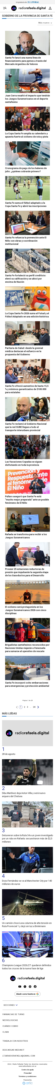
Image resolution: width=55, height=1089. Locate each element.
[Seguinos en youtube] (19, 986)
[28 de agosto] (27, 733)
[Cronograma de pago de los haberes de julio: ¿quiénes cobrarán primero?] (27, 153)
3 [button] (27, 707)
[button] (17, 707)
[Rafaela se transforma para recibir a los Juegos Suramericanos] (27, 520)
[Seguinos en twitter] (25, 986)
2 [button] (24, 707)
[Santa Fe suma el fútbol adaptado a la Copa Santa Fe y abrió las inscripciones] (27, 188)
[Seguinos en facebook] (35, 986)
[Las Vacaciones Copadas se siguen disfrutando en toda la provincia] (27, 447)
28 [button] (34, 707)
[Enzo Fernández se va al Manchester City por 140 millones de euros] (27, 860)
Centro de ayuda (27, 1070)
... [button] (30, 707)
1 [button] (20, 707)
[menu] (5, 8)
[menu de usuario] (50, 8)
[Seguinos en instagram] (30, 986)
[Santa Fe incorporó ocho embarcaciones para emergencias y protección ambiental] (27, 668)
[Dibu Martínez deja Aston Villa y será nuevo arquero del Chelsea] (27, 772)
